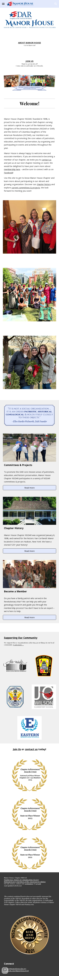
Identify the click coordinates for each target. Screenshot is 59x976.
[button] (3, 4)
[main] (29, 41)
